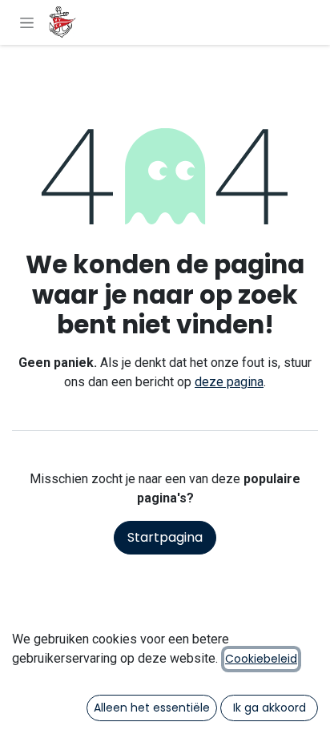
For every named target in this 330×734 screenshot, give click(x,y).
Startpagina (165, 537)
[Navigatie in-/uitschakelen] (27, 22)
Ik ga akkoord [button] (269, 708)
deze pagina (229, 381)
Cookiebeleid (261, 659)
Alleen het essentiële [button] (152, 708)
